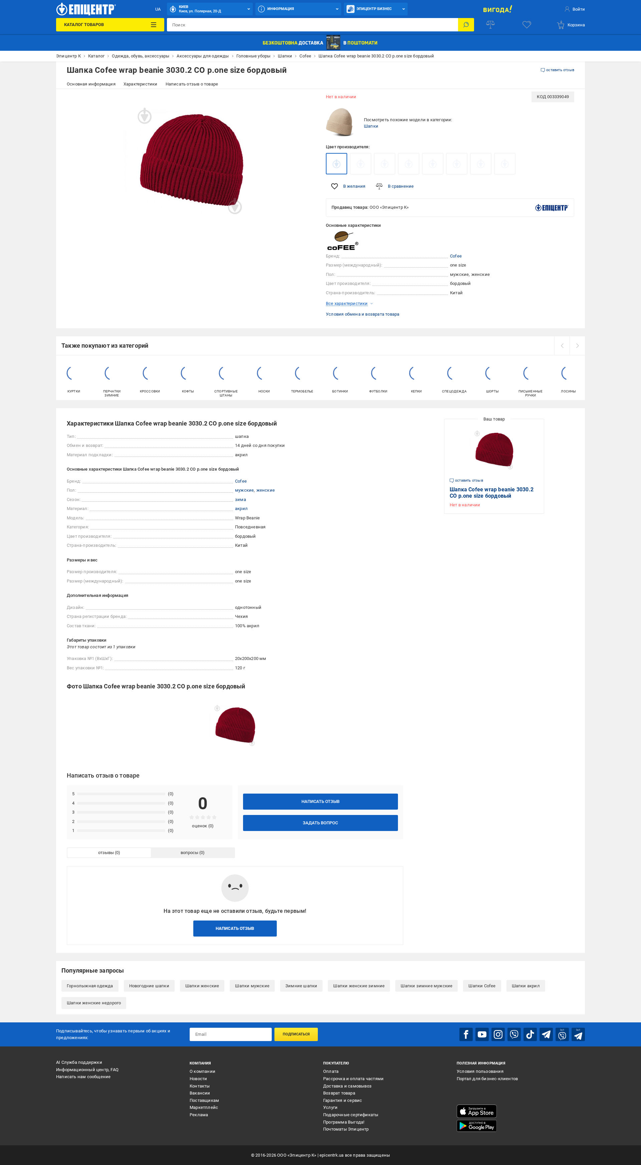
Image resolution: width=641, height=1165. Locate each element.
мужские (244, 490)
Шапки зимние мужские (426, 985)
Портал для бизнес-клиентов (487, 1078)
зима (240, 499)
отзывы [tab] (106, 852)
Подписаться (296, 1034)
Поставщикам (204, 1100)
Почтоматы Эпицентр (346, 1129)
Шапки (371, 126)
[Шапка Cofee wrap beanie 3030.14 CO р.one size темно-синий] (480, 163)
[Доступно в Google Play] (477, 1126)
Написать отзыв (320, 801)
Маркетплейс (204, 1107)
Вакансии (200, 1093)
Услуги (330, 1107)
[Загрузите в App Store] (477, 1111)
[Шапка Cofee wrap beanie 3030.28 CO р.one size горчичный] (360, 163)
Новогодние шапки (149, 985)
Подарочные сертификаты (350, 1114)
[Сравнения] (490, 24)
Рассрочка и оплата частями (353, 1078)
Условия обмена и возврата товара (362, 314)
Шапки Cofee (481, 985)
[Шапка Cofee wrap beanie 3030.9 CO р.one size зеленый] (384, 163)
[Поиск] (466, 24)
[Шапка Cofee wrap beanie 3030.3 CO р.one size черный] (504, 163)
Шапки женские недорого (94, 1002)
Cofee (456, 256)
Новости (198, 1078)
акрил (241, 508)
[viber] (514, 1034)
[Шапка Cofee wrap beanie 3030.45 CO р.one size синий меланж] (408, 163)
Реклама (199, 1114)
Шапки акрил (526, 985)
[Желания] (526, 24)
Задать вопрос (320, 822)
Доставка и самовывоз (347, 1086)
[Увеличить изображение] (305, 101)
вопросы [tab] (189, 852)
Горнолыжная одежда (90, 985)
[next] (577, 345)
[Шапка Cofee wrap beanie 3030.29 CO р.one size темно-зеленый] (432, 163)
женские (265, 490)
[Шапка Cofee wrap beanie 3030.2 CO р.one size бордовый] (336, 163)
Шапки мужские (252, 985)
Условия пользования (480, 1071)
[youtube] (482, 1034)
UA (158, 9)
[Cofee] (342, 240)
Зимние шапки (301, 985)
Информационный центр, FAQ (87, 1069)
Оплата (331, 1071)
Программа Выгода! (343, 1122)
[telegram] (546, 1034)
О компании (202, 1071)
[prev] (562, 345)
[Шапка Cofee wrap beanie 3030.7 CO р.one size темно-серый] (456, 163)
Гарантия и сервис (342, 1100)
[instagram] (498, 1034)
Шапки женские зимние (359, 985)
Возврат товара (339, 1093)
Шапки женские (202, 985)
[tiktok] (530, 1034)
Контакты (200, 1086)
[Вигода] (497, 9)
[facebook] (466, 1034)
